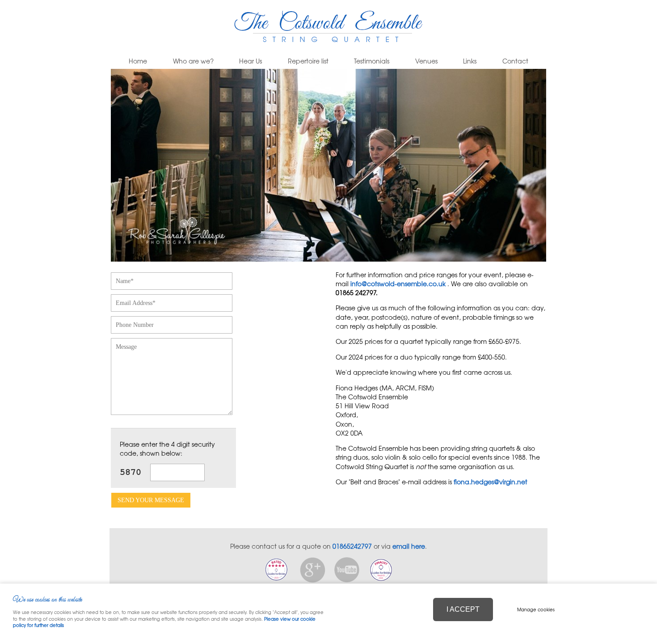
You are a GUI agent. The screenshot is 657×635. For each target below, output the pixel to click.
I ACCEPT (463, 609)
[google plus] (312, 580)
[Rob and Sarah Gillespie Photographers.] (328, 259)
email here (408, 546)
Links (469, 61)
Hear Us (250, 61)
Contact (515, 61)
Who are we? (193, 61)
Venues (426, 61)
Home (138, 61)
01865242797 (352, 546)
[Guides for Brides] (276, 580)
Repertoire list (308, 61)
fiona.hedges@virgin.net (490, 482)
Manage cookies (536, 609)
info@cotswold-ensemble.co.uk (398, 283)
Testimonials (371, 61)
